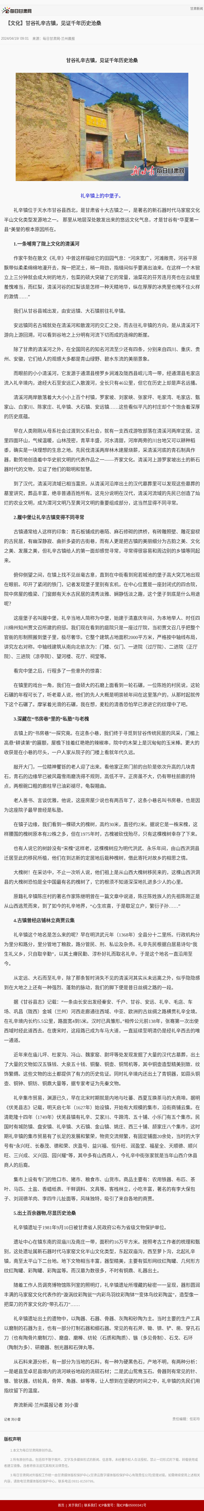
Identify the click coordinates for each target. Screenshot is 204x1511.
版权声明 (12, 1439)
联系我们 (90, 1505)
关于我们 (74, 1505)
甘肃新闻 (196, 9)
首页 (61, 1505)
